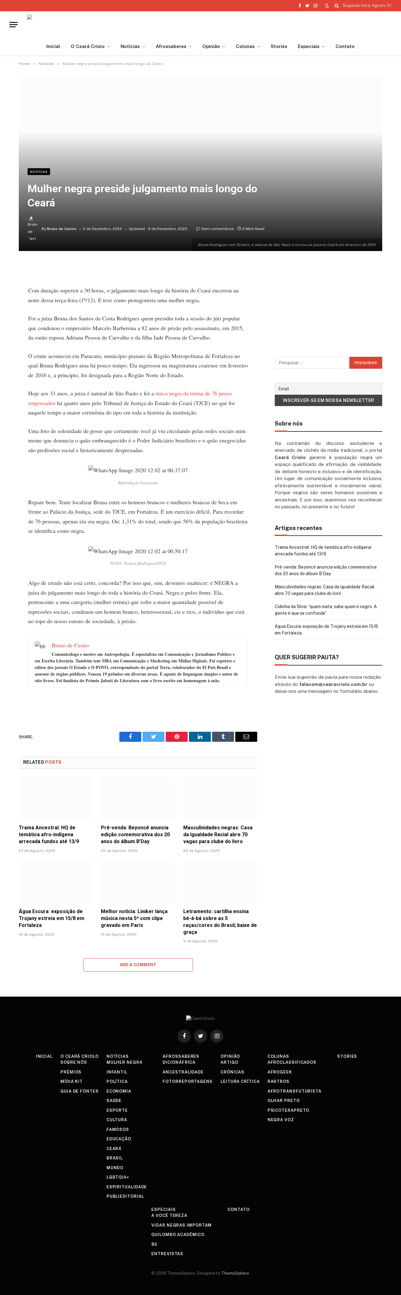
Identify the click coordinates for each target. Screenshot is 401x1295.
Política (117, 1081)
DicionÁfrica (179, 1062)
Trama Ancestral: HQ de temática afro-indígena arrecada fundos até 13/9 (49, 834)
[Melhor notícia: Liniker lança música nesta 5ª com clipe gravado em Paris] (138, 882)
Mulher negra (125, 1062)
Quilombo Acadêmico (177, 1234)
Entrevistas (167, 1253)
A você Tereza (169, 1215)
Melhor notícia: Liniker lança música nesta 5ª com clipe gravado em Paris (134, 918)
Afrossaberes (171, 46)
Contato (345, 46)
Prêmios (70, 1072)
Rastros (278, 1081)
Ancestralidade (183, 1072)
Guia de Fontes (79, 1091)
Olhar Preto (284, 1100)
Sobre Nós (73, 1062)
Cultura (117, 1119)
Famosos (118, 1129)
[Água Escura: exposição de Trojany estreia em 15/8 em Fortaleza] (56, 882)
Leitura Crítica (240, 1081)
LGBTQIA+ (118, 1177)
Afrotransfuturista (294, 1091)
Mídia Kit (71, 1081)
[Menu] (13, 25)
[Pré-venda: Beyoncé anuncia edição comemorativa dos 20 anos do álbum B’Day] (138, 798)
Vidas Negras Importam (181, 1225)
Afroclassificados (292, 1062)
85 (154, 1244)
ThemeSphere (235, 1273)
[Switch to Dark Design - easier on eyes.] (327, 5)
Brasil (115, 1158)
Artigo (229, 1062)
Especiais (309, 46)
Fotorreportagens (188, 1081)
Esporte (117, 1110)
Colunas (245, 46)
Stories (279, 46)
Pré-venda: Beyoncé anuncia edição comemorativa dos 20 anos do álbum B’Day (135, 834)
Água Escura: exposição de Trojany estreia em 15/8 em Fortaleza (51, 918)
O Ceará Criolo (88, 46)
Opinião (211, 46)
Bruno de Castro (61, 229)
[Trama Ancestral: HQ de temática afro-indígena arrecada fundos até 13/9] (56, 798)
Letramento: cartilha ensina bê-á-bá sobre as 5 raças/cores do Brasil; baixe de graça (220, 921)
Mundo (115, 1167)
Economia (119, 1091)
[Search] (336, 5)
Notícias (130, 46)
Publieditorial (125, 1196)
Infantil (117, 1072)
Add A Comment (138, 964)
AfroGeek (280, 1072)
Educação (119, 1139)
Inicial (53, 46)
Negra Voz (281, 1119)
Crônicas (232, 1072)
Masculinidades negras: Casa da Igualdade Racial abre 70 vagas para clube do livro (218, 834)
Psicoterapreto (289, 1110)
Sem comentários (217, 229)
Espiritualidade (127, 1187)
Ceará (114, 1148)
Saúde (114, 1100)
